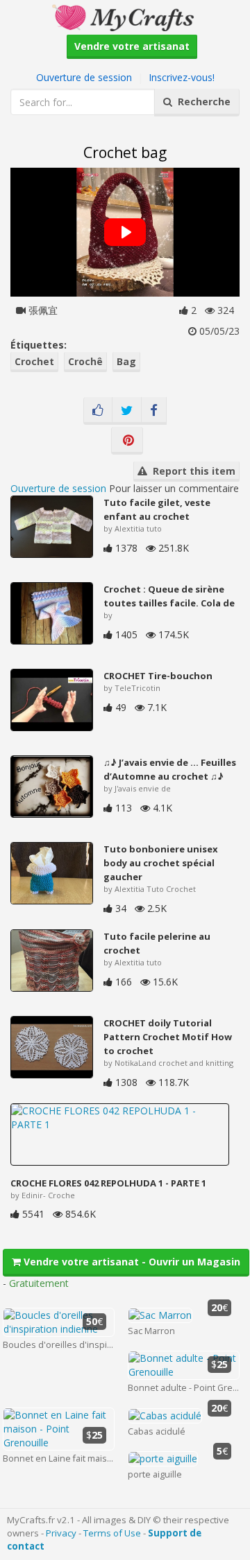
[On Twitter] (127, 411)
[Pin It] (127, 441)
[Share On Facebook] (154, 411)
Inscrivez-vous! (182, 77)
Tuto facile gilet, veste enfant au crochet (156, 509)
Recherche (201, 101)
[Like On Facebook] (97, 411)
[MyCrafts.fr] (124, 16)
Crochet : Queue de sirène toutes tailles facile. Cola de (169, 596)
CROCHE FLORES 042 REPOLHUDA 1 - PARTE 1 (108, 1183)
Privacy (61, 1533)
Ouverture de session (84, 77)
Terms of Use (112, 1533)
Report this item (191, 470)
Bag (126, 361)
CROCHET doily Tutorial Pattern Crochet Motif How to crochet (167, 1037)
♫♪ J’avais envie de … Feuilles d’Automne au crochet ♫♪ (169, 769)
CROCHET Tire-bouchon (157, 675)
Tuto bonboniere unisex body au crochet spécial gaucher (160, 863)
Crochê (85, 361)
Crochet (34, 361)
